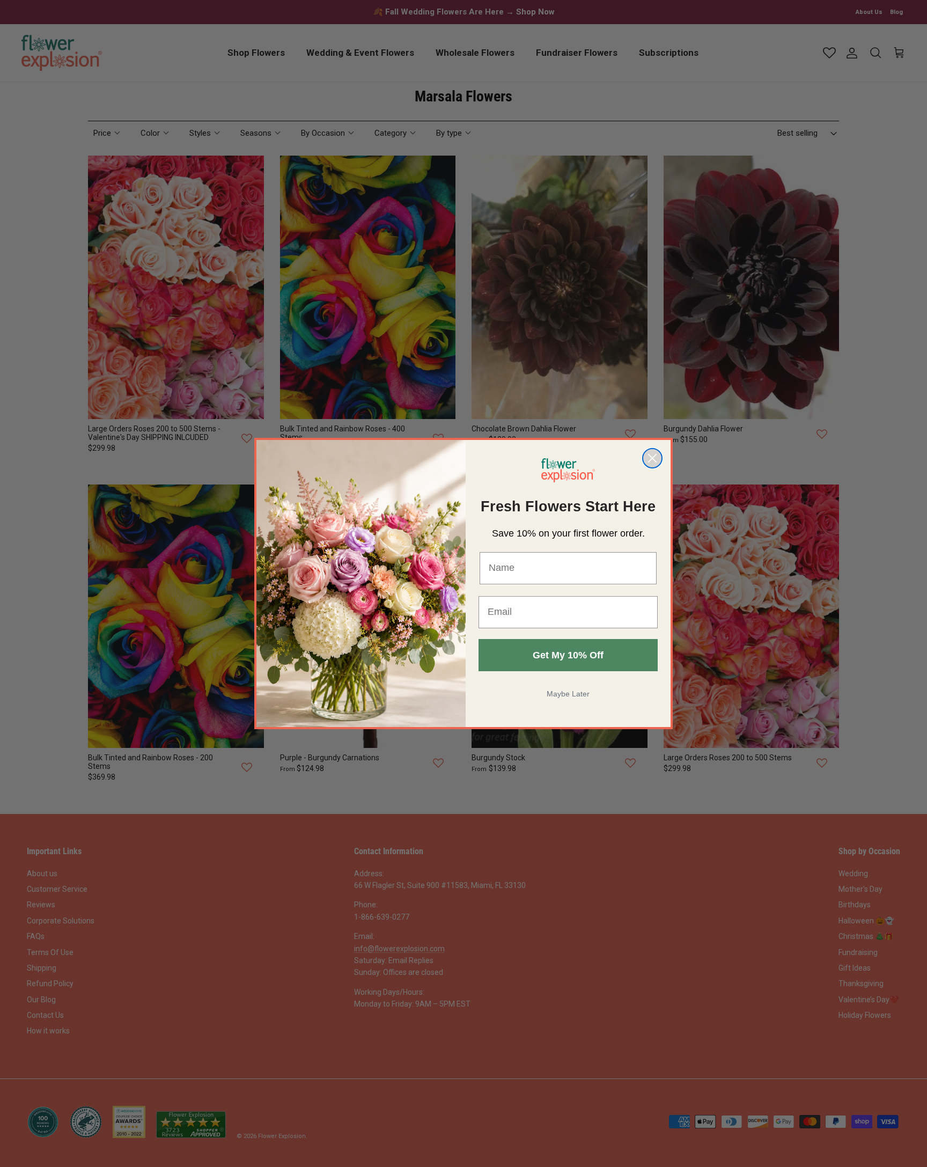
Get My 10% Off (568, 655)
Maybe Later (568, 693)
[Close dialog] (652, 458)
